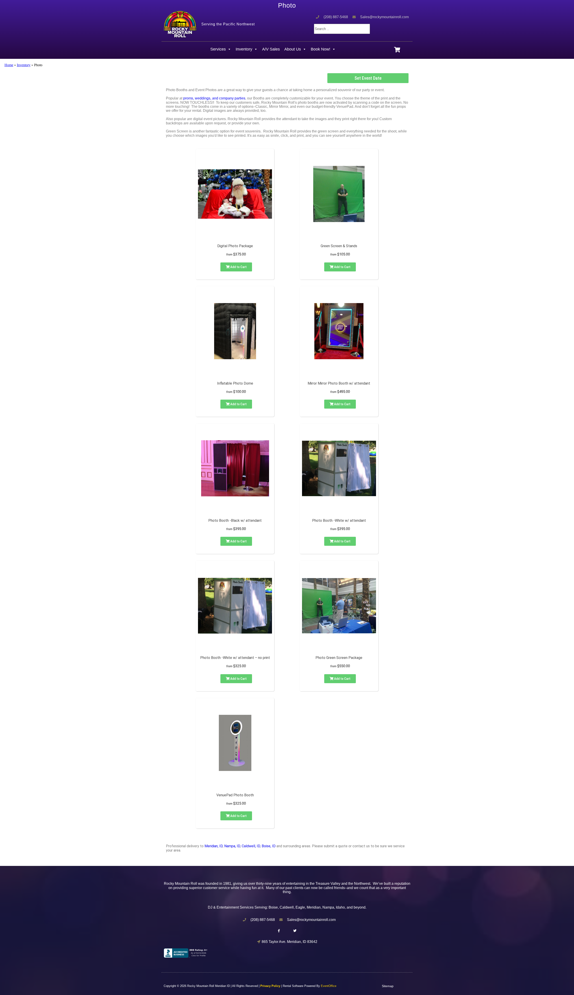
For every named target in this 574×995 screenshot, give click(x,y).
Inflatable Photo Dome (235, 383)
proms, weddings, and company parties (214, 98)
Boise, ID (269, 846)
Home (8, 65)
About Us (292, 49)
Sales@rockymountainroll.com (384, 17)
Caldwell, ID (251, 846)
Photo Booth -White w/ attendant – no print (235, 658)
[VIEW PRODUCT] (235, 158)
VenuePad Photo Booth (235, 795)
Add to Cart (238, 267)
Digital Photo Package (235, 246)
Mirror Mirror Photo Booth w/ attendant (339, 383)
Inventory (244, 49)
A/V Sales (271, 49)
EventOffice (328, 986)
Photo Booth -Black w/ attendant (235, 520)
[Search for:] (342, 29)
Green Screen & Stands (339, 246)
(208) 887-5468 (336, 17)
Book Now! (320, 49)
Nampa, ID (232, 846)
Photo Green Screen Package (338, 658)
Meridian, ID (213, 846)
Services (218, 49)
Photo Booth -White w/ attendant (339, 520)
